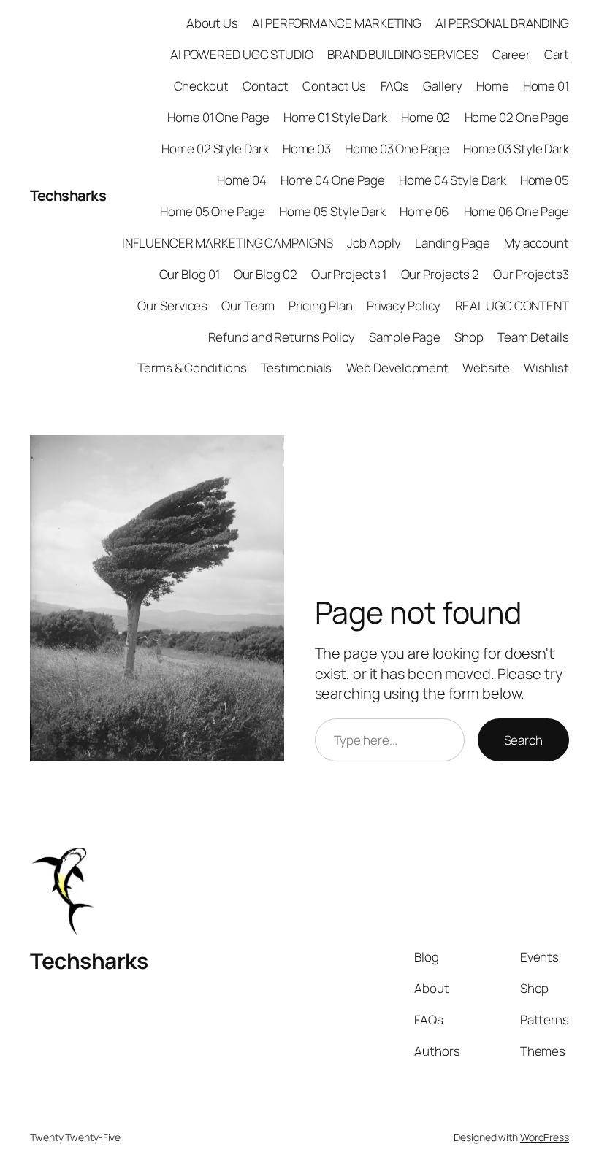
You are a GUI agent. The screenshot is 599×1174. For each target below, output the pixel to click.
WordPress (544, 1137)
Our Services (172, 305)
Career (511, 54)
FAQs (395, 85)
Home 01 (546, 85)
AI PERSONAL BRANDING (502, 23)
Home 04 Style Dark (452, 180)
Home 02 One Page (517, 117)
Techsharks (68, 195)
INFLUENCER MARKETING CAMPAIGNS (227, 242)
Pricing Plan (321, 305)
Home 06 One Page (516, 211)
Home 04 (241, 180)
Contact (266, 85)
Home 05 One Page (212, 211)
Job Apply (374, 242)
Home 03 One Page (397, 148)
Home (492, 85)
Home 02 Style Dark (214, 148)
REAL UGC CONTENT (512, 305)
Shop (469, 337)
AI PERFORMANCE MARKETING (336, 23)
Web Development (397, 367)
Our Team (247, 305)
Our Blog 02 (265, 274)
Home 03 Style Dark (516, 148)
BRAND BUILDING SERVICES (402, 54)
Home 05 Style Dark (332, 211)
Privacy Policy (404, 305)
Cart (556, 54)
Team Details (533, 337)
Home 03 (307, 148)
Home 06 (424, 211)
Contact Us (334, 85)
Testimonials (296, 367)
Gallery (442, 85)
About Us (212, 23)
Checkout (201, 85)
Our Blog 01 (189, 274)
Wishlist (546, 367)
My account (536, 242)
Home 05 (544, 180)
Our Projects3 (531, 274)
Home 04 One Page (333, 180)
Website (485, 367)
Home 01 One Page (218, 117)
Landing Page (452, 242)
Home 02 (425, 117)
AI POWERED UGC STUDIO (241, 54)
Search (523, 740)
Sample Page (404, 337)
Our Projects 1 (349, 274)
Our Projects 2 (440, 274)
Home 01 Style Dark (335, 117)
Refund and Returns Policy (282, 337)
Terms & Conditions (191, 367)
